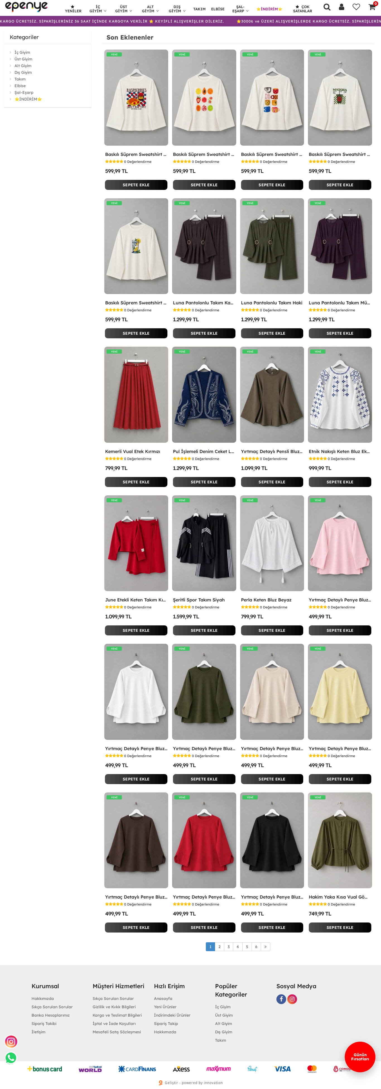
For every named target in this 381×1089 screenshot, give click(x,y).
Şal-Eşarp (238, 8)
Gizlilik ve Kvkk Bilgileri (114, 1006)
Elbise (218, 9)
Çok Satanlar (302, 8)
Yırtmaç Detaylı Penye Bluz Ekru (136, 748)
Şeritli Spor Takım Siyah (199, 600)
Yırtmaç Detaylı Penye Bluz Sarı (340, 748)
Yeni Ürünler (165, 1006)
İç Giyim (96, 8)
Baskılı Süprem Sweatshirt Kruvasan (136, 154)
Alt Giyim (148, 8)
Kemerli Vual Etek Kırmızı (132, 451)
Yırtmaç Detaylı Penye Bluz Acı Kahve (136, 897)
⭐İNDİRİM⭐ (269, 9)
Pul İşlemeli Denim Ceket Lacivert (204, 451)
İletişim (38, 1031)
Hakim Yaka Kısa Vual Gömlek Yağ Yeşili (340, 897)
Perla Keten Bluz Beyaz (266, 600)
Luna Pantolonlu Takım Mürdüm (340, 302)
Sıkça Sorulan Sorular (52, 1006)
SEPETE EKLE (136, 184)
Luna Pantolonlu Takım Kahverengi (204, 302)
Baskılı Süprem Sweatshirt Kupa (272, 154)
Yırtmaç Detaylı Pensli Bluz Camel (272, 451)
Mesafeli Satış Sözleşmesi (117, 1031)
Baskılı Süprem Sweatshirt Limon (136, 302)
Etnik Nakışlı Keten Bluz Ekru (340, 451)
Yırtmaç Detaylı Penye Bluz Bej (272, 748)
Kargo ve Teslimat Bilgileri (117, 1015)
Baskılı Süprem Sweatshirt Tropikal (204, 154)
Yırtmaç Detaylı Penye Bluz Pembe (340, 600)
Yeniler (73, 11)
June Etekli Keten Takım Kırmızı (136, 600)
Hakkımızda (43, 998)
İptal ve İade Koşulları (114, 1023)
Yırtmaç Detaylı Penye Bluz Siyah (272, 897)
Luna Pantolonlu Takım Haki (271, 302)
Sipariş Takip (166, 1023)
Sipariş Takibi (44, 1023)
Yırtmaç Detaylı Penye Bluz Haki (204, 748)
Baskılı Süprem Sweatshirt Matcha (340, 154)
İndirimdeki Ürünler (172, 1015)
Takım (199, 9)
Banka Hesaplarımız (51, 1015)
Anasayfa (163, 998)
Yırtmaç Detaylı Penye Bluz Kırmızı (204, 897)
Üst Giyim (121, 8)
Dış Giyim (175, 8)
